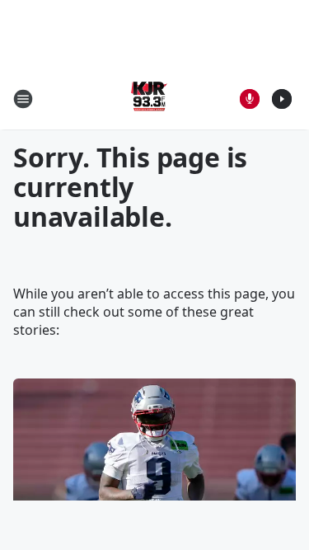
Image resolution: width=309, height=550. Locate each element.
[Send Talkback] (250, 99)
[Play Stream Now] (282, 99)
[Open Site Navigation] (23, 99)
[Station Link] (149, 98)
